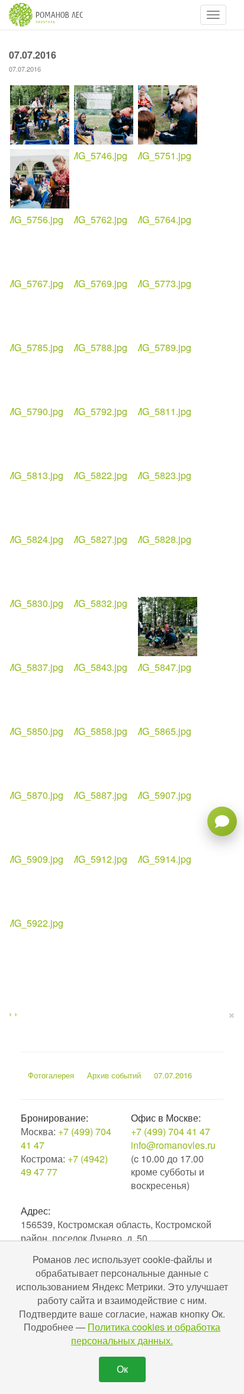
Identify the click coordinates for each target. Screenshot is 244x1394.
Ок (122, 1369)
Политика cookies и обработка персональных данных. (145, 1333)
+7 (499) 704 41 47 (66, 1138)
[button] (213, 15)
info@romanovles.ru (173, 1145)
